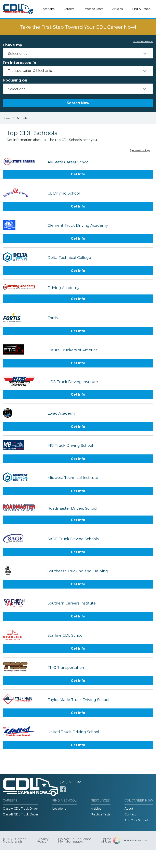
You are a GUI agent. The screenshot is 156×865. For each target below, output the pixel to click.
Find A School (141, 9)
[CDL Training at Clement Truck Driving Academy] (23, 225)
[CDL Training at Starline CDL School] (23, 635)
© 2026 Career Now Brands (14, 840)
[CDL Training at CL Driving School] (23, 193)
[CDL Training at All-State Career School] (23, 162)
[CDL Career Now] (18, 9)
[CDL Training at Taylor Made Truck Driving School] (23, 699)
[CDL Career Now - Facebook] (63, 789)
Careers (69, 9)
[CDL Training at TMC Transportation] (23, 667)
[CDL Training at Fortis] (23, 317)
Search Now (78, 103)
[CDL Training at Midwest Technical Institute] (23, 477)
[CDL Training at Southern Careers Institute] (23, 603)
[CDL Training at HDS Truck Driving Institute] (23, 382)
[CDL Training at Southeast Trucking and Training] (23, 571)
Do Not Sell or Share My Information (74, 840)
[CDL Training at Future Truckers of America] (23, 350)
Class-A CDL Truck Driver (20, 808)
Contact (130, 814)
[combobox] (78, 53)
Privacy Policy (43, 840)
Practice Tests (93, 9)
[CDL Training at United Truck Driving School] (23, 731)
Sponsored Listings (140, 150)
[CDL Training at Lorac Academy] (23, 413)
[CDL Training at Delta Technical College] (23, 257)
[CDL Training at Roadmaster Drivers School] (23, 508)
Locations (47, 9)
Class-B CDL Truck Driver (20, 814)
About (129, 808)
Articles (117, 9)
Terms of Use (106, 840)
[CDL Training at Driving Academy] (23, 287)
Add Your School (136, 820)
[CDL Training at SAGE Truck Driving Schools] (23, 538)
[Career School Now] (133, 840)
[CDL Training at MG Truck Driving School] (23, 445)
